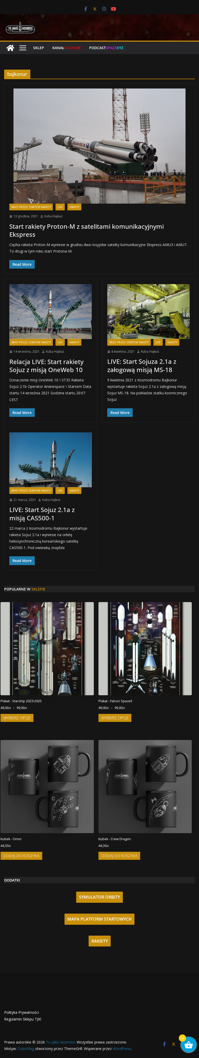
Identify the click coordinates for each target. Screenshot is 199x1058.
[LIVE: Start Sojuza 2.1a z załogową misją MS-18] (148, 311)
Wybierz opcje (17, 717)
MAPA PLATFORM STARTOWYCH (99, 919)
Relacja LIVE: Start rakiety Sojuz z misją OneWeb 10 (46, 365)
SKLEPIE (38, 589)
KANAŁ (66, 47)
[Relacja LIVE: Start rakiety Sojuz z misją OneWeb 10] (50, 311)
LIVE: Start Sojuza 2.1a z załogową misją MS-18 (141, 365)
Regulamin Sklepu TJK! (22, 1019)
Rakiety (74, 207)
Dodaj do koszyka (21, 855)
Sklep (38, 47)
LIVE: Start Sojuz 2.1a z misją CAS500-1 (42, 513)
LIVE (60, 207)
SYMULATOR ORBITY (99, 897)
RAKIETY (99, 941)
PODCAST (106, 47)
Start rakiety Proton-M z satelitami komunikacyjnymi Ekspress (86, 230)
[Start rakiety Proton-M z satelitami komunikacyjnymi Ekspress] (99, 146)
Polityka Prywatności (21, 1012)
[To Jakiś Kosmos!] (10, 48)
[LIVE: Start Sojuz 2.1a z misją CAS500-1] (50, 459)
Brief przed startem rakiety (31, 207)
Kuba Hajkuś (53, 216)
